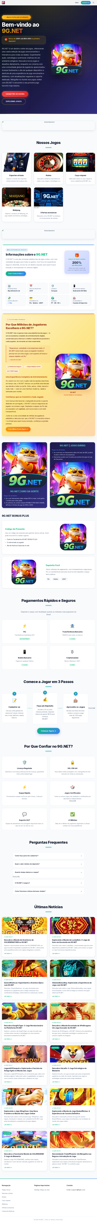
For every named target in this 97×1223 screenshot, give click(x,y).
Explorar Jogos (14, 101)
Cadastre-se (85, 2)
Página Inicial (6, 1190)
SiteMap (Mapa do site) (42, 1190)
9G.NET (37, 208)
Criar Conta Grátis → (15, 273)
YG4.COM (91, 708)
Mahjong (4, 1204)
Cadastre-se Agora (15, 94)
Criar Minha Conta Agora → (18, 429)
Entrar (77, 2)
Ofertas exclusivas (8, 1208)
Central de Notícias (8, 1211)
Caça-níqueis (6, 1200)
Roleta (4, 1197)
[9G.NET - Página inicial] (3, 2)
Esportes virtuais (7, 1193)
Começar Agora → (48, 731)
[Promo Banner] (48, 125)
